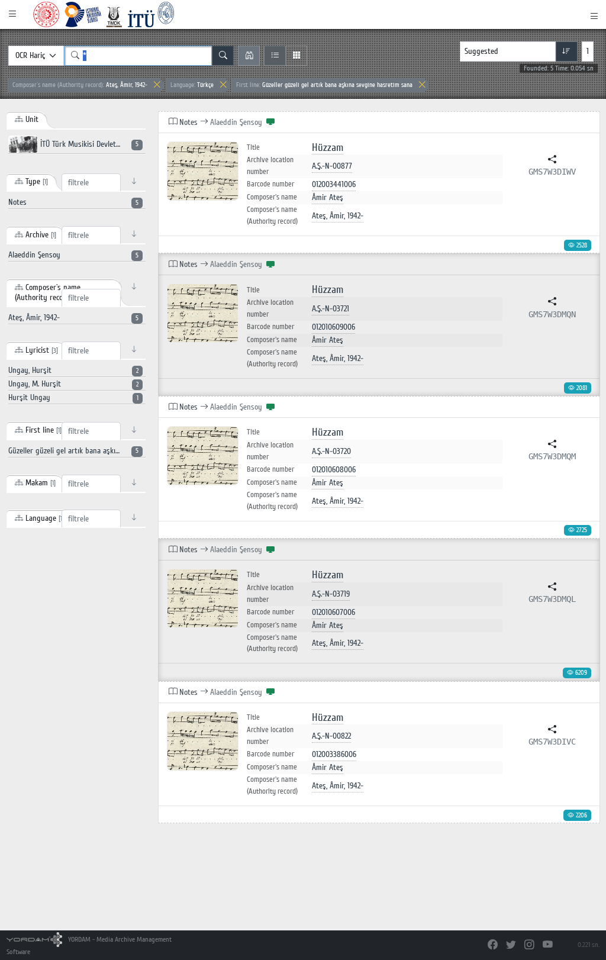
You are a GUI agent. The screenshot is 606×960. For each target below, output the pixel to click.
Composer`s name (272, 197)
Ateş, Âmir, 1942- (79, 85)
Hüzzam (327, 147)
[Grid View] (296, 56)
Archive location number (270, 165)
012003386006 (334, 754)
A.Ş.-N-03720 (331, 451)
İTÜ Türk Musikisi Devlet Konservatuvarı (92, 144)
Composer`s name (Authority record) (272, 215)
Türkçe (192, 85)
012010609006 (333, 327)
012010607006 (333, 612)
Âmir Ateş (327, 197)
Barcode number (270, 184)
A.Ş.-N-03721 (330, 309)
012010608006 (334, 470)
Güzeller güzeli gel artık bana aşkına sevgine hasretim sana (324, 85)
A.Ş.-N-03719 (331, 594)
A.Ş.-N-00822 (331, 736)
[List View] (275, 56)
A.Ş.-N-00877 (332, 166)
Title (253, 147)
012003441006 (334, 184)
